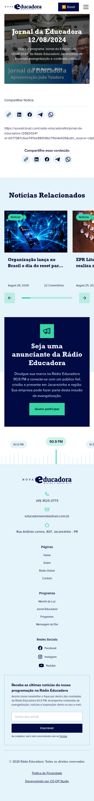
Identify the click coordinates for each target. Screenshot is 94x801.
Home (47, 555)
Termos (63, 736)
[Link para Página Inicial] (23, 7)
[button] (85, 7)
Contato (47, 578)
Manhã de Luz (47, 601)
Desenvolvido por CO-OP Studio (47, 781)
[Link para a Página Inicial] (47, 480)
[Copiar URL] (8, 114)
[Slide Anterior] (9, 298)
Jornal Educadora (47, 609)
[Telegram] (40, 114)
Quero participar (47, 409)
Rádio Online (47, 571)
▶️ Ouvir (68, 7)
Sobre (47, 563)
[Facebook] (29, 114)
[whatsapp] (50, 114)
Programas (47, 617)
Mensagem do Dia (47, 624)
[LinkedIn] (19, 114)
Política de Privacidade (47, 773)
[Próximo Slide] (84, 298)
